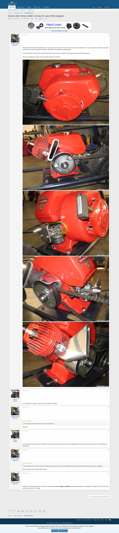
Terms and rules (87, 519)
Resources (37, 7)
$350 (27, 18)
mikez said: (26, 421)
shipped (40, 18)
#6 (108, 473)
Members (46, 7)
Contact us (79, 519)
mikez (15, 399)
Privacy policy (96, 519)
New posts (23, 10)
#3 (108, 407)
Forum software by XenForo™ (59, 523)
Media (29, 7)
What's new (20, 7)
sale (36, 18)
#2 (108, 390)
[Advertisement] (66, 41)
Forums (11, 7)
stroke (45, 18)
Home (106, 519)
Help (102, 519)
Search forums (30, 10)
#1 (108, 34)
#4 (108, 431)
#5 (108, 450)
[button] (25, 7)
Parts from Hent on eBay (59, 31)
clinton (32, 18)
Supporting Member (13, 10)
